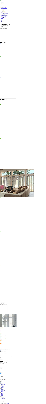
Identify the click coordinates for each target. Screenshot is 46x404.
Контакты (2, 19)
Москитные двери (4, 17)
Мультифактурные (3, 390)
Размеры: (2, 26)
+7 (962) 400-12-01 (2, 7)
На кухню (2, 391)
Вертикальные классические (5, 13)
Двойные (3, 10)
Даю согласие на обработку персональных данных (5, 373)
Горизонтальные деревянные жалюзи (4, 15)
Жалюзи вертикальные (3, 12)
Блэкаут (2, 385)
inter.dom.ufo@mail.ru (3, 398)
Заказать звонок (5, 7)
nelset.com (8, 403)
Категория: (2, 25)
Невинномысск (2, 3)
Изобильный (2, 2)
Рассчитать (1, 304)
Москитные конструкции (3, 16)
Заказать (1, 28)
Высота (1, 376)
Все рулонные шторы (3, 384)
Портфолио (2, 394)
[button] (8, 98)
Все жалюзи (2, 389)
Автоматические (3, 11)
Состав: (2, 303)
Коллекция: (2, 302)
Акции (2, 18)
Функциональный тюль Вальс (4, 8)
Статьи (2, 395)
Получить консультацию (4, 28)
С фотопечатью (3, 14)
